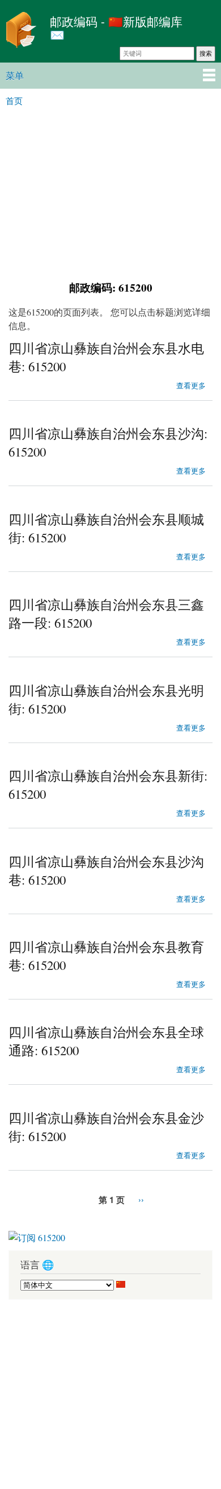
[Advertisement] (110, 192)
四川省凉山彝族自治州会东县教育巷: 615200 (106, 955)
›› (141, 1199)
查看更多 (191, 384)
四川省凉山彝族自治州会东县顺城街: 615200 (106, 528)
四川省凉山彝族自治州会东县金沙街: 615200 (106, 1126)
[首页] (22, 31)
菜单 (15, 75)
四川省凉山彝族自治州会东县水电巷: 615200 (106, 357)
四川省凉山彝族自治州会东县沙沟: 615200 (107, 442)
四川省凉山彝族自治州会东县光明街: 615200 (106, 699)
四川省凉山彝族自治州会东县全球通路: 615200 (106, 1041)
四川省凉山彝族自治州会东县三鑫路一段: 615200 (106, 613)
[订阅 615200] (36, 1233)
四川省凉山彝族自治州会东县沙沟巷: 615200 (106, 870)
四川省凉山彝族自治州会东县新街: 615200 (107, 784)
